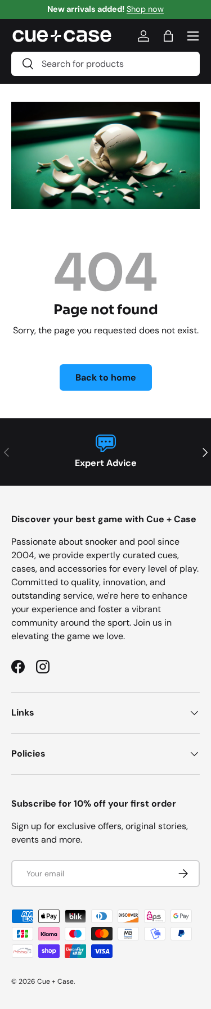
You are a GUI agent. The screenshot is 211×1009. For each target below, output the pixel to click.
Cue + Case (55, 981)
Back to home (105, 377)
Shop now (145, 9)
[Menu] (193, 36)
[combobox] (105, 64)
